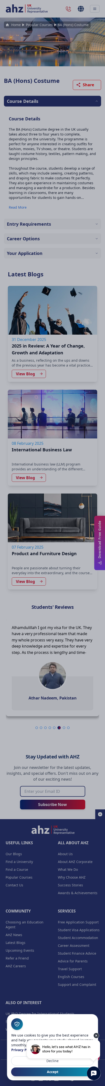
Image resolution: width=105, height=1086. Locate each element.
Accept (52, 1071)
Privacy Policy (22, 1049)
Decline (52, 1060)
